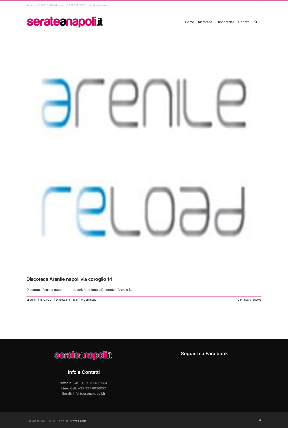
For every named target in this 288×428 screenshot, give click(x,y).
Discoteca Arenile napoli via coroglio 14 (69, 279)
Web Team (79, 420)
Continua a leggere (249, 299)
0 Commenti (88, 299)
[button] (255, 22)
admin (33, 299)
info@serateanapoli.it (101, 5)
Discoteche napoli (67, 299)
